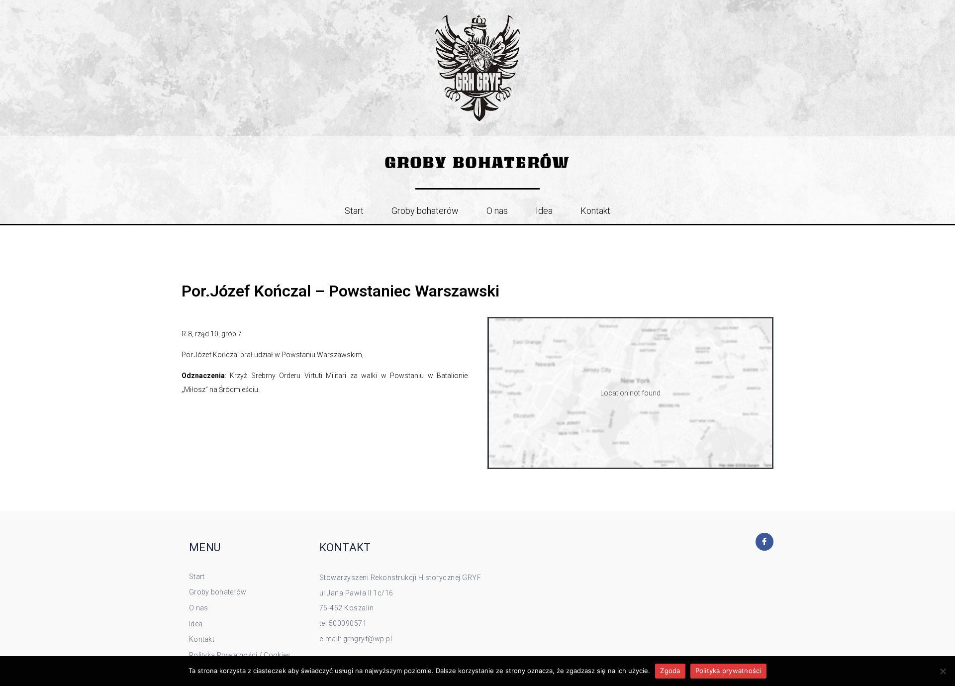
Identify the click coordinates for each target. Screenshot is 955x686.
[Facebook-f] (764, 542)
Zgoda (670, 671)
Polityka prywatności (728, 671)
